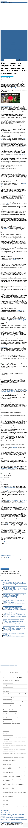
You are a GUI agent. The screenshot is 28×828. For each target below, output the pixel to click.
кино (6, 817)
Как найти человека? (10, 44)
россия (2, 820)
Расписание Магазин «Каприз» (10, 677)
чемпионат (12, 822)
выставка (17, 815)
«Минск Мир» (14, 87)
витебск (3, 815)
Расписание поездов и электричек (13, 51)
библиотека (22, 814)
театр (12, 820)
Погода (4, 55)
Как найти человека (14, 672)
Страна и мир (9, 39)
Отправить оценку (4, 569)
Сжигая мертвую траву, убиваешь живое (12, 611)
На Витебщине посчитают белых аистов (12, 607)
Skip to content (4, 1)
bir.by (23, 146)
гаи (20, 815)
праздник (25, 819)
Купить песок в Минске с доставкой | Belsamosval (14, 705)
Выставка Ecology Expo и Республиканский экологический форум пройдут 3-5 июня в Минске (14, 583)
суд (8, 820)
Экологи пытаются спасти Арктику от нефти (13, 608)
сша (10, 820)
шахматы (15, 822)
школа (18, 822)
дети (22, 815)
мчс (7, 819)
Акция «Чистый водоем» (8, 602)
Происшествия (9, 37)
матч (17, 817)
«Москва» (5, 228)
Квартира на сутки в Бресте (9, 665)
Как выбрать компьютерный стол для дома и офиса (14, 713)
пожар (22, 819)
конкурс (8, 817)
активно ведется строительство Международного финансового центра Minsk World (14, 391)
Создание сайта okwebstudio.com (8, 826)
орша (11, 819)
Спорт (7, 38)
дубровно (3, 817)
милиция (20, 817)
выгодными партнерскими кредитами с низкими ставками (13, 503)
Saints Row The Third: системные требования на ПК (14, 693)
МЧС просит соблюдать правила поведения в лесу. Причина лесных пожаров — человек (14, 629)
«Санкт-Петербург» (17, 467)
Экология (8, 41)
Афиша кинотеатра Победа (9, 47)
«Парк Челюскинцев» (10, 490)
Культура (8, 32)
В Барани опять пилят (8, 635)
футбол (8, 822)
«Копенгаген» (11, 468)
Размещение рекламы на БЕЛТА (8, 555)
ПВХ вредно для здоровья (9, 622)
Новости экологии (5, 76)
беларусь (17, 814)
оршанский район (16, 819)
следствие (5, 820)
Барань (4, 814)
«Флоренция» (4, 468)
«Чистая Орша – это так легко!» (10, 597)
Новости (5, 30)
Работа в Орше (6, 52)
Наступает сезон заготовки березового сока (12, 613)
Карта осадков (6, 56)
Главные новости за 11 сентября (10, 590)
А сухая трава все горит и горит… (10, 596)
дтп (24, 815)
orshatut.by (7, 77)
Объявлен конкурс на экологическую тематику (13, 621)
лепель (15, 817)
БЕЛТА (7, 557)
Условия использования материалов (11, 825)
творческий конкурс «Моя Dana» (8, 487)
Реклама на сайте (7, 57)
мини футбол (24, 817)
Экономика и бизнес (10, 42)
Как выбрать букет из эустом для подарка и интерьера (15, 798)
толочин (14, 820)
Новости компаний (10, 43)
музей (4, 819)
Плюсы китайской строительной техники (12, 806)
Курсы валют (6, 54)
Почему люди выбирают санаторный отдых (13, 802)
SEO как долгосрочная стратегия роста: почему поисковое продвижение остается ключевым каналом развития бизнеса (15, 759)
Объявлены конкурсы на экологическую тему (13, 599)
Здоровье (8, 31)
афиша (12, 814)
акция (10, 814)
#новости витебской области (15, 812)
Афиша (4, 45)
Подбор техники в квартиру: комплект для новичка (14, 725)
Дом (7, 35)
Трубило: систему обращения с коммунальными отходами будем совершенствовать (13, 595)
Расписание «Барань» (8, 683)
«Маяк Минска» (15, 259)
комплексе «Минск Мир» (19, 162)
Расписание (5, 48)
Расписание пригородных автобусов (14, 50)
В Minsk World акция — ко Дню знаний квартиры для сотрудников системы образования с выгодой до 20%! (15, 589)
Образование (9, 34)
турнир (18, 820)
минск (2, 819)
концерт (12, 817)
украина (5, 822)
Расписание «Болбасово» (8, 680)
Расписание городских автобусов (13, 49)
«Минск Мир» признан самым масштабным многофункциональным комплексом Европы (14, 320)
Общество (8, 36)
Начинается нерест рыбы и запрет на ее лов (12, 606)
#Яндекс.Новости (5, 812)
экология (20, 822)
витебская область (9, 815)
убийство (21, 820)
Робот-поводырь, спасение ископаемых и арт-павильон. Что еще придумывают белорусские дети (14, 592)
